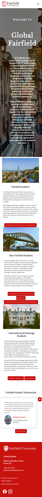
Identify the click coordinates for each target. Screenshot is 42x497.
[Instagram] (10, 492)
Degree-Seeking (16, 378)
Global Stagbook (6, 481)
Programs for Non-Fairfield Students (22, 296)
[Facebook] (5, 492)
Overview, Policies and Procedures (21, 302)
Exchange (30, 378)
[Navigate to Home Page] (10, 4)
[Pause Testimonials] (40, 399)
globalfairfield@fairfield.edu (14, 470)
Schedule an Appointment (9, 478)
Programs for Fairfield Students (21, 225)
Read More (21, 431)
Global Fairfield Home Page (10, 484)
